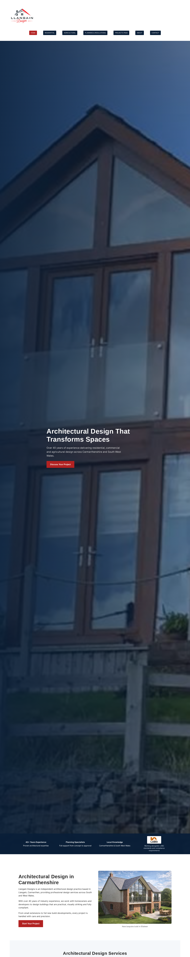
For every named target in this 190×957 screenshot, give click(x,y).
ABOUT (139, 33)
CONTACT (155, 33)
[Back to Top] (185, 952)
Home (33, 33)
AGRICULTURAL (70, 33)
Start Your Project (30, 923)
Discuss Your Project (60, 464)
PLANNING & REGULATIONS (95, 33)
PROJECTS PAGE (121, 33)
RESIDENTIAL (50, 33)
